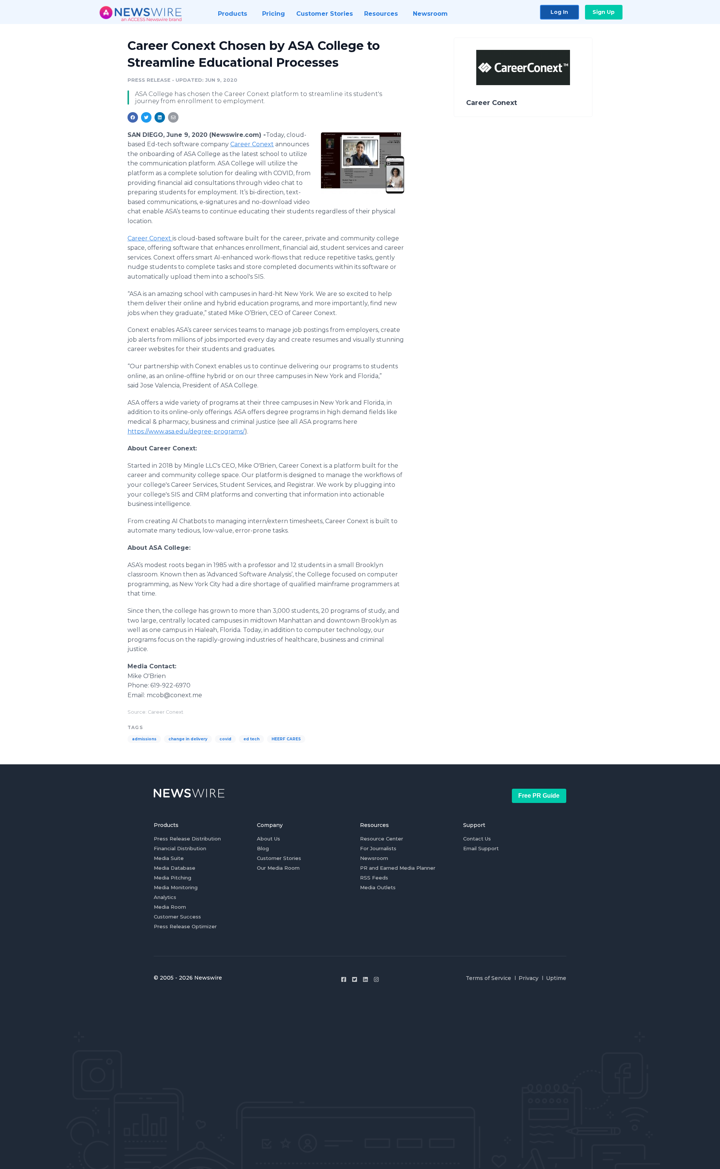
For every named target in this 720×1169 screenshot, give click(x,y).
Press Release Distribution (187, 839)
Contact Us (477, 839)
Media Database (174, 868)
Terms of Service (488, 978)
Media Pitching (172, 878)
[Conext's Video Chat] (363, 163)
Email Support (481, 848)
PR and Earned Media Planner (397, 868)
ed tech (251, 739)
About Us (268, 839)
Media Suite (169, 858)
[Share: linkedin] (160, 117)
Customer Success (177, 917)
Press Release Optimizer (185, 926)
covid (225, 739)
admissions (144, 739)
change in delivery (187, 739)
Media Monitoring (176, 887)
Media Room (170, 907)
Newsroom (374, 858)
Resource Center (381, 839)
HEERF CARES (286, 739)
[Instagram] (376, 979)
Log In (559, 12)
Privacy (528, 978)
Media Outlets (378, 887)
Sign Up (603, 12)
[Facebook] (343, 979)
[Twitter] (354, 979)
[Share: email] (173, 117)
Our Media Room (278, 868)
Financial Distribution (180, 848)
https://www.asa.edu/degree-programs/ (186, 431)
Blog (263, 848)
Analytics (165, 897)
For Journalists (378, 848)
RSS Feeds (374, 878)
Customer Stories (279, 858)
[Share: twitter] (146, 117)
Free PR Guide (539, 795)
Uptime (556, 978)
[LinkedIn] (365, 979)
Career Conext (252, 144)
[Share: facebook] (132, 117)
